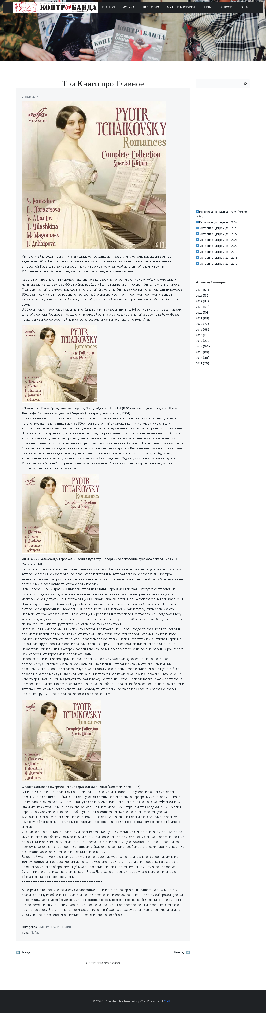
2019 (199, 329)
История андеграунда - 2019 (218, 251)
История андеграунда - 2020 (218, 246)
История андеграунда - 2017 (218, 263)
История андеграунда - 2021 (218, 240)
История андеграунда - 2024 (218, 222)
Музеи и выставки (181, 7)
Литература (150, 7)
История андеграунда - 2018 (218, 257)
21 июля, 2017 (30, 97)
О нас (245, 7)
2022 (199, 312)
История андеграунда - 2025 (218, 212)
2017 (199, 341)
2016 (199, 346)
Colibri (168, 1001)
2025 (199, 295)
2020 (199, 324)
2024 (199, 301)
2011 (199, 363)
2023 (199, 307)
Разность (226, 7)
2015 (199, 352)
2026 (199, 290)
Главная (108, 7)
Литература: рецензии (55, 927)
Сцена (207, 7)
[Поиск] (245, 83)
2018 (199, 335)
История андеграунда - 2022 (218, 234)
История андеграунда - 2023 (218, 228)
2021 (199, 318)
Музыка (128, 7)
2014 (199, 358)
